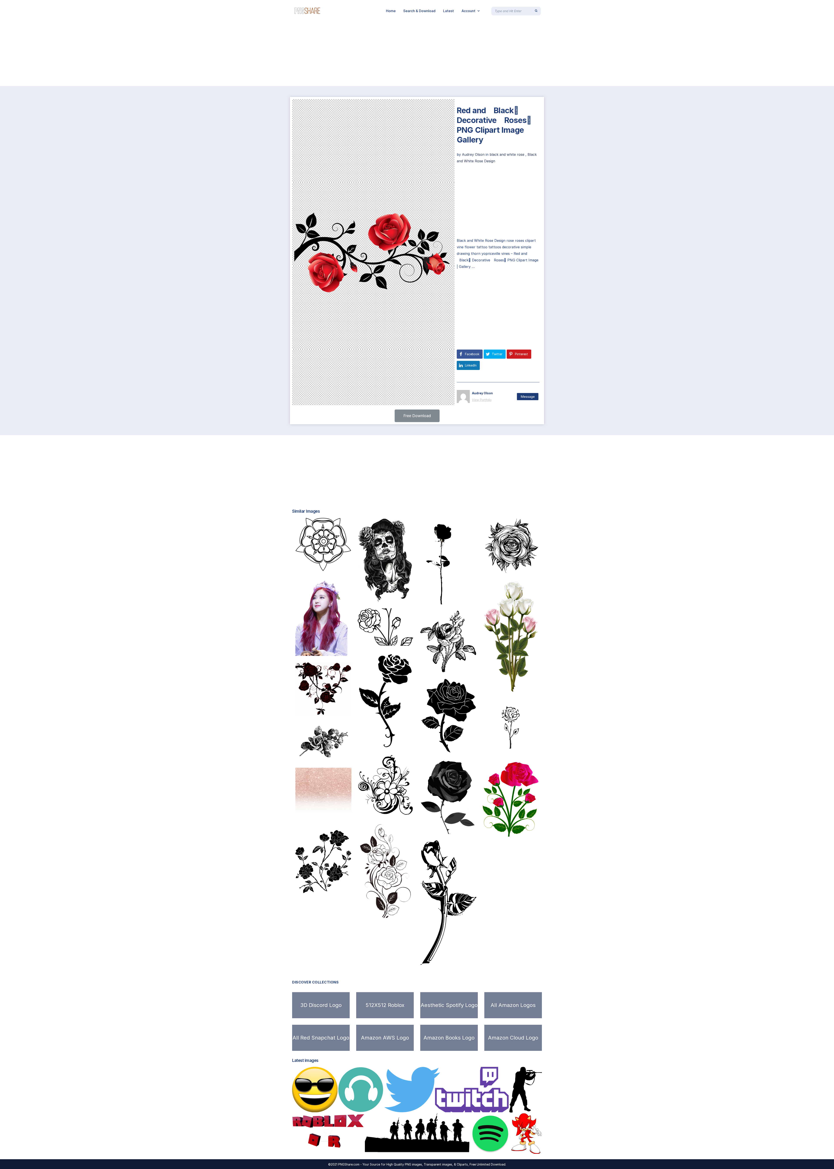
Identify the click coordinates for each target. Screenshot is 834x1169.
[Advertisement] (130, 53)
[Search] (536, 11)
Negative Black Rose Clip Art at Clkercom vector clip (348, 710)
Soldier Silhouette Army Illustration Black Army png (416, 1149)
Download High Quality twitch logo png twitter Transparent (442, 1108)
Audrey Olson (474, 154)
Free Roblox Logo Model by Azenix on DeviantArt (339, 1149)
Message (528, 397)
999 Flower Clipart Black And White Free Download (409, 915)
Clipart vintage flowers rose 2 (326, 888)
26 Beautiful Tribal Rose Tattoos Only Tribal (402, 743)
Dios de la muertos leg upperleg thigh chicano (399, 597)
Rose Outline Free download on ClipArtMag (527, 751)
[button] (417, 416)
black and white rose (507, 154)
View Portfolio (481, 400)
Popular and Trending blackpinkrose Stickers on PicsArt (345, 651)
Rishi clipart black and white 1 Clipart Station (403, 641)
